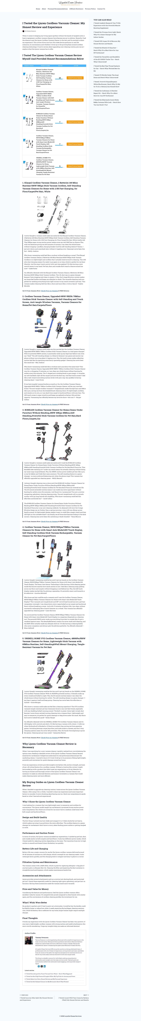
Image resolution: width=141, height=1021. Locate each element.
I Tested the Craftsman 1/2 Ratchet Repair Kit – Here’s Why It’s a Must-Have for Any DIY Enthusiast (106, 93)
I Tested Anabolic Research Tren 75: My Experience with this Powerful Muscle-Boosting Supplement (107, 25)
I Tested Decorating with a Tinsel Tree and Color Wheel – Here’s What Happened (49, 974)
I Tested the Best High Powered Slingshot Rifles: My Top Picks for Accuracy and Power (50, 976)
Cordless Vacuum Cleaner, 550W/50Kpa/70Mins (48, 527)
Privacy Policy (90, 9)
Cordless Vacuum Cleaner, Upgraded (42, 296)
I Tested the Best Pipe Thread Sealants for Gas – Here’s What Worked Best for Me (107, 68)
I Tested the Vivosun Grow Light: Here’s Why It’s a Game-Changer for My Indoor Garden (107, 34)
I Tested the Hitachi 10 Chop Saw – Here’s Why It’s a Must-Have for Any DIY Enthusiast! (106, 50)
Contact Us (101, 9)
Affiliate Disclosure (76, 9)
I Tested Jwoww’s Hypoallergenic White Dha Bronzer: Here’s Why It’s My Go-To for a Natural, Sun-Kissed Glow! (107, 84)
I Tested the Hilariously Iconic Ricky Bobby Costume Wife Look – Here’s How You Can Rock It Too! (107, 102)
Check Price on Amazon (75, 78)
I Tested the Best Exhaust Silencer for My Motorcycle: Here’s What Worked (47, 981)
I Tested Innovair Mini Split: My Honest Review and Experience (36, 997)
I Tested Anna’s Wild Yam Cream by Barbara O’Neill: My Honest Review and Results (74, 997)
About (44, 9)
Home (38, 9)
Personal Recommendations (58, 9)
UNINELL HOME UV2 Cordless (39, 638)
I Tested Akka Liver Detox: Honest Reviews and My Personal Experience (46, 979)
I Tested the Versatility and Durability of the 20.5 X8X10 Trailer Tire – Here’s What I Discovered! (107, 59)
